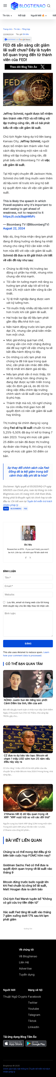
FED (25, 508)
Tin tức (17, 29)
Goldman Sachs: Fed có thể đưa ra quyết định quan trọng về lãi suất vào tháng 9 (27, 869)
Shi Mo (26, 34)
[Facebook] (16, 514)
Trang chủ (7, 29)
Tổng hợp (26, 29)
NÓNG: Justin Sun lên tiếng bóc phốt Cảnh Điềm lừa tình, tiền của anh (25, 701)
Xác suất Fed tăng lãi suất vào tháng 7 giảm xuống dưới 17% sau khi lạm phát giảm (27, 915)
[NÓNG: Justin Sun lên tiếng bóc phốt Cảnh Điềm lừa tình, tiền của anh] (28, 684)
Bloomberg (16, 508)
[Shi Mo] (28, 533)
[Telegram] (30, 514)
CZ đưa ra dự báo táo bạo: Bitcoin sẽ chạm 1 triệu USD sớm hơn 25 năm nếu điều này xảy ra (27, 758)
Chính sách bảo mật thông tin (15, 1069)
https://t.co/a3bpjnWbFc (19, 216)
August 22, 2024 (14, 228)
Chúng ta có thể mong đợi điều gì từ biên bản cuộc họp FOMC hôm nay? (27, 853)
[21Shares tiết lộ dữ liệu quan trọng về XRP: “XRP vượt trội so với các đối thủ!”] (28, 798)
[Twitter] (23, 514)
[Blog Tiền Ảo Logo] (28, 6)
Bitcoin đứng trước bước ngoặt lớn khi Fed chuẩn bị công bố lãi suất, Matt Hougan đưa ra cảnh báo (26, 885)
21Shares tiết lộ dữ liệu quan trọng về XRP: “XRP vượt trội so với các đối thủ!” (27, 815)
